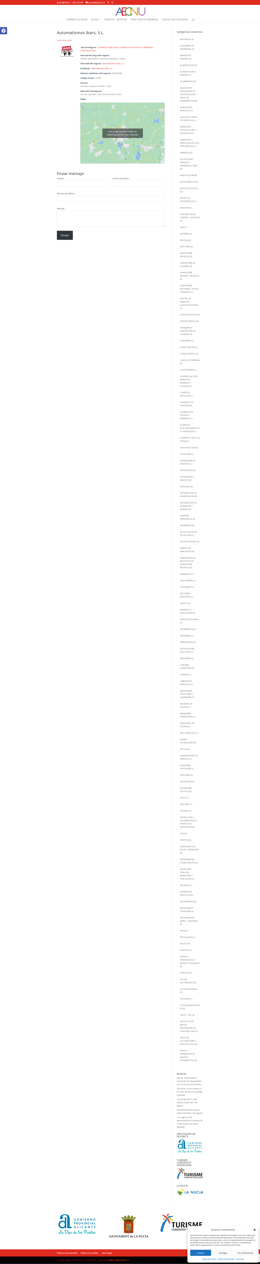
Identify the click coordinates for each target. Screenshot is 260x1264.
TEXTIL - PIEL (186, 1015)
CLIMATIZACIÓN (187, 347)
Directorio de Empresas (144, 20)
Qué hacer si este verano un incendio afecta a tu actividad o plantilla (189, 1091)
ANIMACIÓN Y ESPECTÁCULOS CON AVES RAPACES (189, 142)
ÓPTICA (183, 749)
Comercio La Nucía (77, 20)
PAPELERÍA (185, 775)
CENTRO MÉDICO (188, 321)
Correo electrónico (120, 178)
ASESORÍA (184, 207)
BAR (182, 227)
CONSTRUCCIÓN (87, 50)
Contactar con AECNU (175, 20)
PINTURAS (184, 804)
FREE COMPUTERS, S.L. (119, 1260)
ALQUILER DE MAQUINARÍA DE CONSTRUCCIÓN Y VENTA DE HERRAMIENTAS (188, 94)
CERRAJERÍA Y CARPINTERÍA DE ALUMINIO (187, 330)
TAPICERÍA (184, 998)
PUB (182, 833)
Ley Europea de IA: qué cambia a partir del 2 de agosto (187, 1102)
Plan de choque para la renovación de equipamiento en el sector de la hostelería (189, 1081)
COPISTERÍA (185, 454)
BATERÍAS (184, 233)
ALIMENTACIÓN (187, 65)
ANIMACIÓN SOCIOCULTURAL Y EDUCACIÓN (188, 129)
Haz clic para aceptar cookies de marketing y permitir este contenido (122, 133)
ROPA (182, 930)
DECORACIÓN (186, 470)
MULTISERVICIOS (187, 733)
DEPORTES (185, 486)
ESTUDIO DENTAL (188, 541)
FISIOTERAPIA (186, 580)
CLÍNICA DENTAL (187, 353)
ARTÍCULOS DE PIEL (189, 188)
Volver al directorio (64, 40)
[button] (3, 30)
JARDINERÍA (185, 658)
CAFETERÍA (185, 246)
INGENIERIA (185, 635)
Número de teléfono (66, 193)
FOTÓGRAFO (186, 587)
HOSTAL (183, 603)
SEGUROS (184, 950)
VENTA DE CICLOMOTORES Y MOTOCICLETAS (188, 1040)
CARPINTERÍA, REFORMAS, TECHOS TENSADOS (189, 288)
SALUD (183, 943)
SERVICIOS (184, 972)
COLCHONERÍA (186, 369)
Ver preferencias (245, 1253)
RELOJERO (184, 885)
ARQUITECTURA (187, 175)
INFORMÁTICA (186, 629)
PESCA (183, 797)
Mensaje (60, 208)
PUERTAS (184, 840)
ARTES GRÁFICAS (187, 181)
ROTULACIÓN (186, 937)
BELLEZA (184, 240)
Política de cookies (209, 1259)
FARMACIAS (185, 574)
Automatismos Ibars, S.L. (114, 63)
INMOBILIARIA (186, 642)
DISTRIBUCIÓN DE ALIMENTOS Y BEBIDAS (188, 506)
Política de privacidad (226, 1259)
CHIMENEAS (185, 340)
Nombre (60, 178)
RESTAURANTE (186, 901)
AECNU (94, 20)
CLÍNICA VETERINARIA (190, 360)
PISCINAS (184, 810)
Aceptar (200, 1253)
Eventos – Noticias (116, 20)
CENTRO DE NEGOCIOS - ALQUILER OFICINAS (189, 301)
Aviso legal (240, 1259)
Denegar (223, 1253)
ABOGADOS (185, 39)
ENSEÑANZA (185, 525)
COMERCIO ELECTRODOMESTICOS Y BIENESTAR (190, 428)
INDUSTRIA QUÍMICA (189, 619)
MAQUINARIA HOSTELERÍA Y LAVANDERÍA (186, 694)
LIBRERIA (184, 674)
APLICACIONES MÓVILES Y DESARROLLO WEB (188, 162)
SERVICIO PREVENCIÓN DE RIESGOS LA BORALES (190, 959)
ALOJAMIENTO (186, 81)
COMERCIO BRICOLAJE (108, 47)
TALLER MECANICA (188, 989)
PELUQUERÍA (186, 781)
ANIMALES (184, 152)
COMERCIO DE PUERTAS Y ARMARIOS (136, 47)
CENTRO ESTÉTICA (188, 314)
